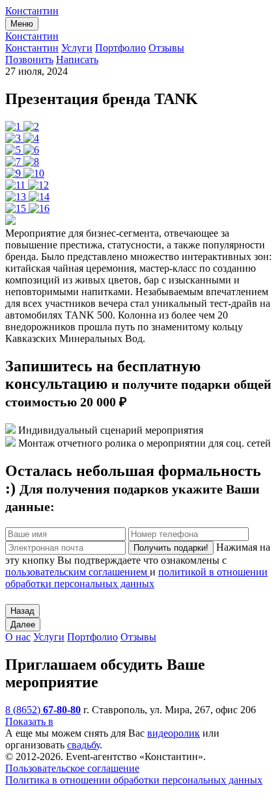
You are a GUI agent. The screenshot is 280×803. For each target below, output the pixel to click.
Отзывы (166, 47)
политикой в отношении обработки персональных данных (136, 577)
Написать (77, 59)
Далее (22, 624)
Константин (32, 10)
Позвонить (29, 59)
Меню (21, 24)
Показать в (29, 721)
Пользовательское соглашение (72, 768)
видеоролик (173, 733)
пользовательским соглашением (77, 571)
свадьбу (83, 744)
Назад (22, 611)
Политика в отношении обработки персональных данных (133, 779)
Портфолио (120, 47)
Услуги (76, 47)
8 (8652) (43, 709)
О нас (18, 636)
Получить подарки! (170, 548)
